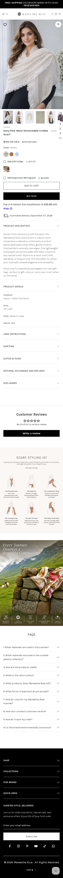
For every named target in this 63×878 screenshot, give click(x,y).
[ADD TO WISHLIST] (30, 24)
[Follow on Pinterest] (27, 846)
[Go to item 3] (29, 117)
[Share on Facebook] (60, 124)
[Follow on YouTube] (36, 846)
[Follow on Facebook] (9, 846)
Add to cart (31, 185)
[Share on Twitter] (60, 128)
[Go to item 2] (19, 117)
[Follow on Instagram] (18, 846)
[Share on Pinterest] (60, 133)
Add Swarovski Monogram (21, 178)
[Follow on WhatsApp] (53, 846)
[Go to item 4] (40, 117)
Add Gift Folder (15, 161)
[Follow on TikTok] (44, 846)
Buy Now (31, 196)
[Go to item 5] (51, 117)
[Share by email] (60, 138)
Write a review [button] (31, 433)
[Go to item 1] (8, 117)
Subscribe (31, 836)
